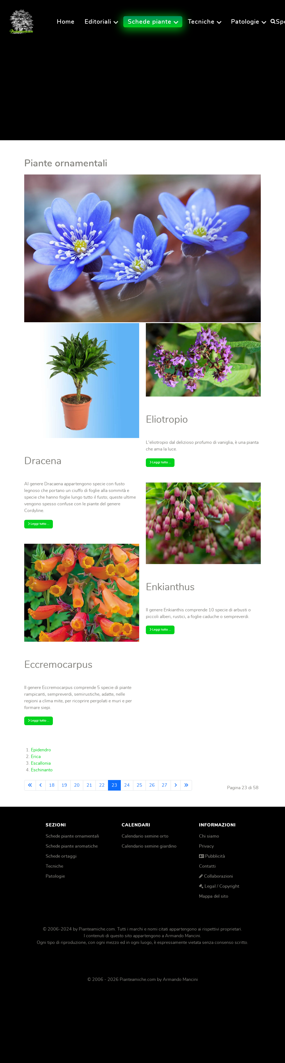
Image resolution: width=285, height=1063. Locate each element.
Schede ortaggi (61, 856)
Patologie (55, 876)
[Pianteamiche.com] (21, 20)
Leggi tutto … (39, 523)
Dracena (43, 461)
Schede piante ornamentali (72, 836)
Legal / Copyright (222, 886)
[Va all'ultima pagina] (186, 785)
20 (77, 785)
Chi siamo (209, 836)
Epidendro (41, 750)
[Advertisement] (142, 86)
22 (102, 785)
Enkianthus (170, 587)
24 (127, 785)
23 (114, 785)
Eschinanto (42, 770)
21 (89, 785)
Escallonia (41, 763)
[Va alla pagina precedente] (41, 785)
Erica (36, 756)
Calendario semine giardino (149, 846)
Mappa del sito (213, 896)
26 (152, 785)
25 (139, 785)
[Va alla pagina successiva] (176, 785)
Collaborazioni (218, 876)
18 (52, 785)
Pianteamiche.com (97, 929)
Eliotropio (167, 420)
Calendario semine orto (145, 836)
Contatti (207, 866)
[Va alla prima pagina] (30, 785)
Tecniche (54, 866)
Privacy (206, 846)
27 (164, 785)
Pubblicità (215, 856)
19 (64, 785)
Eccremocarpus (58, 665)
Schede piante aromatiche (72, 846)
